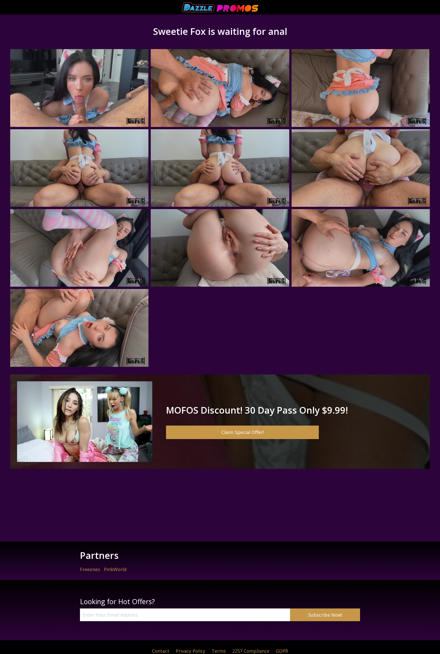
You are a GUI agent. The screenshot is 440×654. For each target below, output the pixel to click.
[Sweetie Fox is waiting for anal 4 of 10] (79, 168)
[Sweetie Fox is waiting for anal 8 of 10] (220, 248)
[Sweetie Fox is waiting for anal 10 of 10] (79, 328)
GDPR (282, 651)
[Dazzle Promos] (220, 7)
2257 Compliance (250, 651)
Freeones (90, 569)
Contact (160, 651)
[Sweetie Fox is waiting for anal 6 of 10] (361, 168)
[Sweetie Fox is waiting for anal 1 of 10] (79, 88)
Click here (220, 421)
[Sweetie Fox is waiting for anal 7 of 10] (79, 248)
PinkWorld (115, 569)
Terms (219, 651)
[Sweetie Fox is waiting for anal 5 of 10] (220, 168)
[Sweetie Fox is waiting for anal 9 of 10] (361, 248)
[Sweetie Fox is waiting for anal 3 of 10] (361, 88)
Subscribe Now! (325, 615)
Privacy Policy (190, 651)
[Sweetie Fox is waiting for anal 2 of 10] (220, 88)
